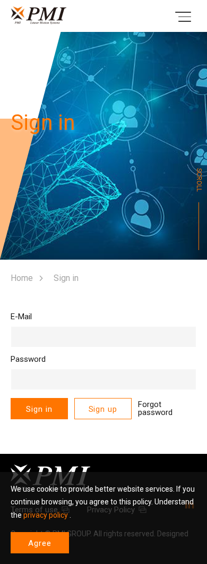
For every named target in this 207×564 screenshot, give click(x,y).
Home (22, 278)
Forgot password (155, 409)
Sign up (103, 409)
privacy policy (45, 515)
